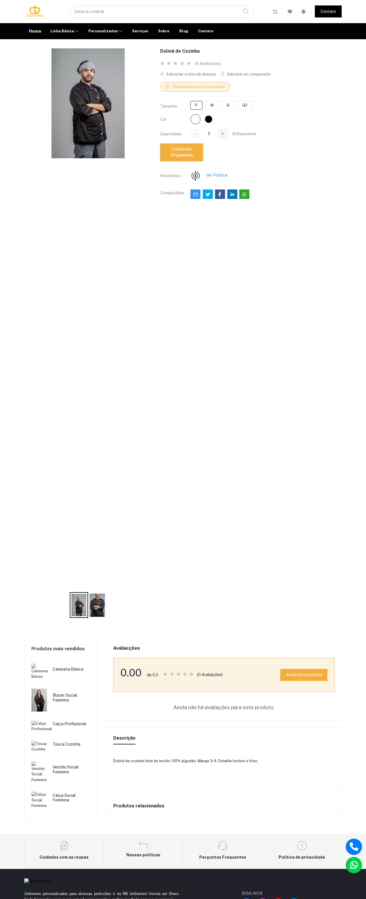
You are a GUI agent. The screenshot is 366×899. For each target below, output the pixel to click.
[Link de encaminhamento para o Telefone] (354, 847)
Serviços (140, 31)
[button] (303, 11)
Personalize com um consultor (198, 86)
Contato (328, 11)
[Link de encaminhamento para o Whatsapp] (354, 865)
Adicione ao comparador (248, 74)
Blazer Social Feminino (65, 697)
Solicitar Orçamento (182, 152)
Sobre (163, 31)
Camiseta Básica (68, 669)
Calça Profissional (69, 724)
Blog (183, 31)
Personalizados (103, 31)
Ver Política (216, 175)
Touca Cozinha (66, 744)
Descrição (124, 738)
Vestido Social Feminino (66, 769)
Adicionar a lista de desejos (190, 74)
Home (35, 31)
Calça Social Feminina (64, 798)
